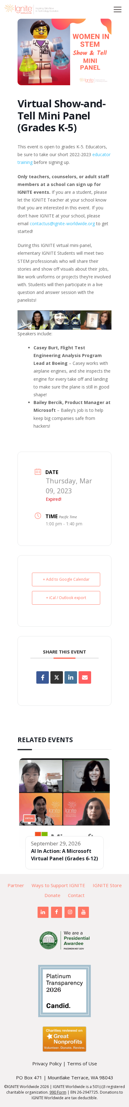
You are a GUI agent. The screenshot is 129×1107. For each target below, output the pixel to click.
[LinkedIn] (43, 912)
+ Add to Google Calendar (66, 579)
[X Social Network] (56, 677)
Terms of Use (82, 1063)
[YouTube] (83, 912)
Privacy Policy (47, 1063)
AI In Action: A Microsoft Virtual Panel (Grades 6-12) (64, 855)
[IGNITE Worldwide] (31, 9)
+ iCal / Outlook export (66, 597)
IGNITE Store (107, 885)
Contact (76, 895)
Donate (52, 895)
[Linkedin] (70, 677)
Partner (16, 885)
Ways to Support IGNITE (58, 885)
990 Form (57, 1092)
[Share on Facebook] (42, 677)
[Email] (85, 677)
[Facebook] (56, 912)
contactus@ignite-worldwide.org (62, 223)
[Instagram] (69, 912)
